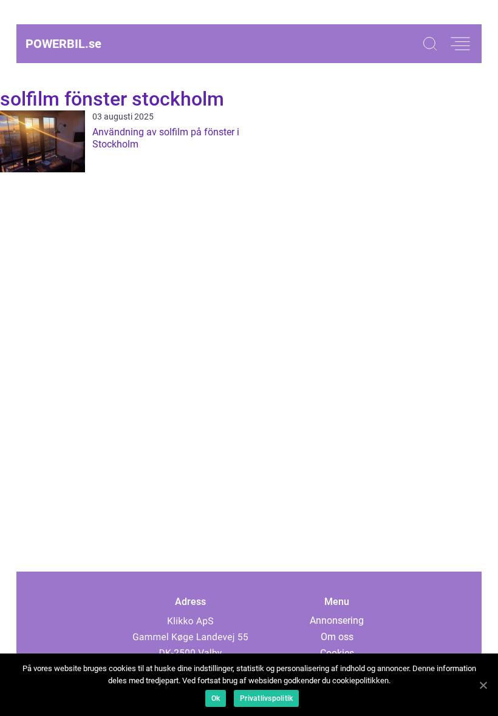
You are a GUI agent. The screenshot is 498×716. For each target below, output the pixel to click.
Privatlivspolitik (266, 698)
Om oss (337, 637)
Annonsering (337, 620)
